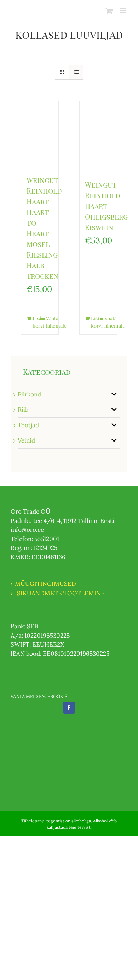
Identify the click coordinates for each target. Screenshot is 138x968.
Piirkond (29, 394)
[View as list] (76, 72)
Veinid (26, 440)
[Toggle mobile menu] (123, 11)
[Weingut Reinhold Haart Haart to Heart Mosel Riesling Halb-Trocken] (39, 134)
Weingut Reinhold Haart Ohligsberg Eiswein (106, 206)
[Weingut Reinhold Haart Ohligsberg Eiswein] (98, 136)
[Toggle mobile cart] (109, 11)
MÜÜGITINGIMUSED (45, 584)
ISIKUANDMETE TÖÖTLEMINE (60, 593)
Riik (23, 409)
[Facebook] (69, 708)
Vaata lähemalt (49, 322)
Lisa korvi (36, 322)
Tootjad (28, 425)
